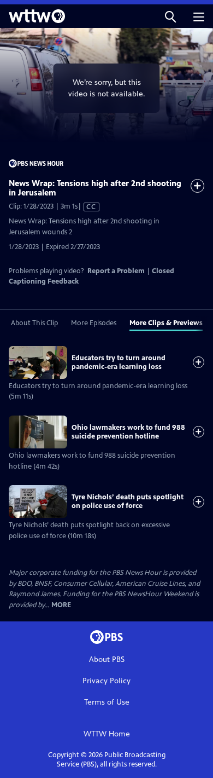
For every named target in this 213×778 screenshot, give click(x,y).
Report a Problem (116, 271)
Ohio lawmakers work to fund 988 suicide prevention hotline (128, 432)
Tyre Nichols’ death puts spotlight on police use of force (128, 501)
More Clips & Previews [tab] (166, 323)
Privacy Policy (106, 680)
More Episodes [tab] (93, 323)
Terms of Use (106, 702)
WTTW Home (107, 734)
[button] (170, 16)
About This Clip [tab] (34, 323)
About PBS (107, 659)
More (61, 605)
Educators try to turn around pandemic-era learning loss (118, 362)
